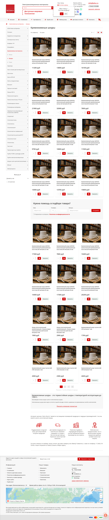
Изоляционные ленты (13, 39)
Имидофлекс (10, 47)
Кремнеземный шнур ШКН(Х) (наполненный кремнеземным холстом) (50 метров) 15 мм (90, 142)
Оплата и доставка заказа (14, 473)
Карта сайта (10, 479)
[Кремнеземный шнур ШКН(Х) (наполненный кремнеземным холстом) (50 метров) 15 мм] (91, 128)
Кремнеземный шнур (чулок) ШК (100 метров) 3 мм (91, 369)
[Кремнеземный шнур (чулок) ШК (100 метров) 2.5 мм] (67, 355)
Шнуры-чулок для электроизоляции (16, 161)
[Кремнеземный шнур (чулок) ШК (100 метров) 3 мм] (91, 355)
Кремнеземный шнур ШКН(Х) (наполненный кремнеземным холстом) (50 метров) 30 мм (90, 247)
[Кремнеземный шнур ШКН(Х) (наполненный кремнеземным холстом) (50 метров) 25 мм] (67, 233)
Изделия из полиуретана (13, 36)
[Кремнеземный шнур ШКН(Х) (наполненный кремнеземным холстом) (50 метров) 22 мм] (42, 233)
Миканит (9, 84)
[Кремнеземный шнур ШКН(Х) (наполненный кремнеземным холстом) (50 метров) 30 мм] (91, 233)
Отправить (96, 210)
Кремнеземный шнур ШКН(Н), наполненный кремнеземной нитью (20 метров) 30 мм (66, 102)
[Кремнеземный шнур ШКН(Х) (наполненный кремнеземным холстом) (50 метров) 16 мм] (42, 169)
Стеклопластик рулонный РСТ (15, 135)
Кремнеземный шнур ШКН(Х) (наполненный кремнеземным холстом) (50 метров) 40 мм (66, 288)
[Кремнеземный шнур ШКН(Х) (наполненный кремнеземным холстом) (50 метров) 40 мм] (67, 274)
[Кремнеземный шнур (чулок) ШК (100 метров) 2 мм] (42, 355)
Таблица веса (63, 19)
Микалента (43, 468)
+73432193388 (77, 470)
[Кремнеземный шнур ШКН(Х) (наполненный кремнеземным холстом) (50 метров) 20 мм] (91, 169)
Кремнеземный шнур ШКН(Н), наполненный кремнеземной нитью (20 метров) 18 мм (41, 61)
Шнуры (11, 58)
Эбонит (9, 165)
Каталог (12, 19)
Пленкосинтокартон (12, 96)
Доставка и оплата (78, 19)
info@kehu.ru (77, 474)
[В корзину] (39, 72)
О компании (24, 19)
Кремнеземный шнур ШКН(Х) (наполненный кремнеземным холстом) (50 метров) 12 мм (41, 142)
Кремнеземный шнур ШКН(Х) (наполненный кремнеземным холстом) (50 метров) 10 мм (90, 102)
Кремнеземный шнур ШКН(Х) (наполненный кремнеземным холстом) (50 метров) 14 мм (66, 142)
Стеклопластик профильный (14, 131)
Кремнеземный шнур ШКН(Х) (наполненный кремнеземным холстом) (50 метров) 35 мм (41, 288)
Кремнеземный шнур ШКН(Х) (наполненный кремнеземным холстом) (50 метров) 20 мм (90, 183)
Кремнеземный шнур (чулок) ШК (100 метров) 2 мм (42, 369)
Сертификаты (37, 19)
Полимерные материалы (14, 107)
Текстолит (10, 146)
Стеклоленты (10, 124)
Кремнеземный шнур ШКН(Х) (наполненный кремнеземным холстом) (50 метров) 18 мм (66, 183)
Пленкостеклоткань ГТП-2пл (14, 99)
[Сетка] (98, 32)
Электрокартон (11, 168)
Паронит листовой (12, 88)
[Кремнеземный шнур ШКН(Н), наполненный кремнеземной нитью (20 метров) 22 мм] (91, 47)
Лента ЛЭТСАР (11, 77)
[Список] (101, 32)
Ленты (10, 54)
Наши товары (43, 465)
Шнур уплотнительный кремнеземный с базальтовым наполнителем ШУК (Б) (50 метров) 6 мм (66, 330)
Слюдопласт (10, 116)
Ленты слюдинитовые (13, 81)
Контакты (92, 19)
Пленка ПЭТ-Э (10, 92)
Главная (9, 468)
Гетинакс (9, 32)
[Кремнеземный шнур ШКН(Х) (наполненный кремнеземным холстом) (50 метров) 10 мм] (91, 87)
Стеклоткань (10, 142)
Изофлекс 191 (10, 43)
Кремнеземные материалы (14, 51)
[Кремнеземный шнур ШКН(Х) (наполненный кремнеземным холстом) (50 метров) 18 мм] (67, 169)
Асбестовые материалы (13, 28)
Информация (10, 465)
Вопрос (71, 208)
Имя (34, 208)
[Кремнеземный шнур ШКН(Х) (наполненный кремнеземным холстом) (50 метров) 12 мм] (42, 128)
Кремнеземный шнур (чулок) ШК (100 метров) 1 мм (91, 328)
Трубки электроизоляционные (15, 157)
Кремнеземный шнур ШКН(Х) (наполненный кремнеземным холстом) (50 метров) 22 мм (41, 247)
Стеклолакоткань (12, 120)
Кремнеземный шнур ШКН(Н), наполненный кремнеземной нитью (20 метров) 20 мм (66, 61)
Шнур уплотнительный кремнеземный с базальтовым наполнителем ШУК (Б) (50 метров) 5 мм (41, 330)
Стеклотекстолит (11, 139)
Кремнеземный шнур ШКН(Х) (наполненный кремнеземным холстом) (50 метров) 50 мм (90, 288)
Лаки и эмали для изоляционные (16, 69)
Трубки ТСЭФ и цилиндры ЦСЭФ (15, 153)
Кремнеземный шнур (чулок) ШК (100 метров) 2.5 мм (67, 369)
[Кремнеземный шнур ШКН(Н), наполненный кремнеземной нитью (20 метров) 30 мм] (67, 87)
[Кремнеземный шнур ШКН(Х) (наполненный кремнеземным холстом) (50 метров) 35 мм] (42, 274)
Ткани (10, 62)
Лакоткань (10, 73)
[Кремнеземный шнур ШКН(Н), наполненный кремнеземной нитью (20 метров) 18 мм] (42, 47)
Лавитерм (10, 66)
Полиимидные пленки (13, 103)
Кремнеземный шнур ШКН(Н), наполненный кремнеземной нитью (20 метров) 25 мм (41, 102)
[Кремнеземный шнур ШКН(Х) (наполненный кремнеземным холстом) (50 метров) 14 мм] (67, 128)
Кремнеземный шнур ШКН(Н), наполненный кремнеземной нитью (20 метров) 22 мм (90, 61)
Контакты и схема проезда (14, 477)
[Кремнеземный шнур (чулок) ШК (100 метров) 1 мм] (91, 314)
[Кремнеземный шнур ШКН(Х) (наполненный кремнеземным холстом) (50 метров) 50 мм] (91, 274)
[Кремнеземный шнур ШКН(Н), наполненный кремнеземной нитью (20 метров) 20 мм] (67, 47)
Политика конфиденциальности (16, 475)
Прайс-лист (50, 19)
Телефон (53, 208)
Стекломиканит (11, 127)
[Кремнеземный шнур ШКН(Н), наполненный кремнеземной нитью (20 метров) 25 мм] (42, 87)
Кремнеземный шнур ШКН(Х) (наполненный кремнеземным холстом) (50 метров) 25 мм (66, 247)
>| (72, 387)
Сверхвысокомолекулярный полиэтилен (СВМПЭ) (14, 111)
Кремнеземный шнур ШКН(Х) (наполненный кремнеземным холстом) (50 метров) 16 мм (41, 183)
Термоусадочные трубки (14, 150)
